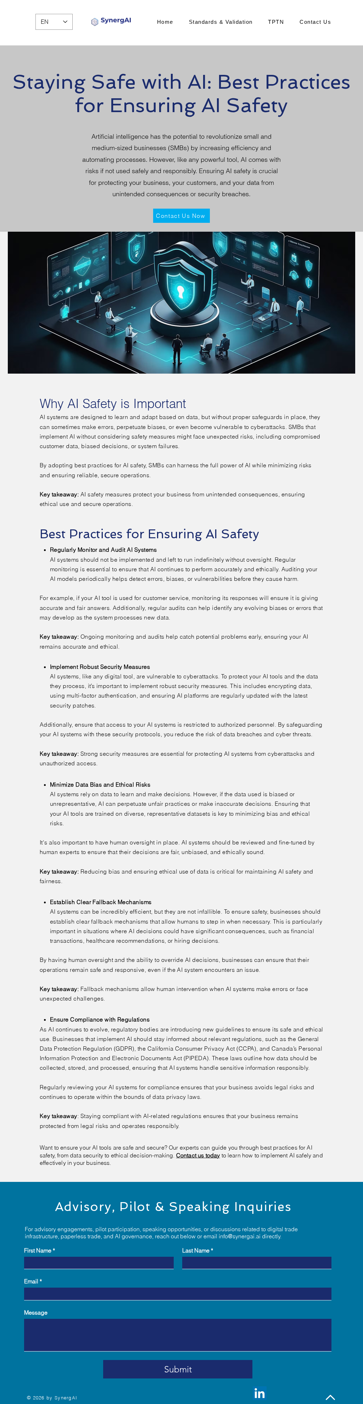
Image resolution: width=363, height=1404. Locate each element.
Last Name (197, 1250)
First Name (39, 1250)
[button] (181, 216)
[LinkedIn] (260, 1393)
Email (33, 1281)
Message (36, 1312)
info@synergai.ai (240, 1236)
